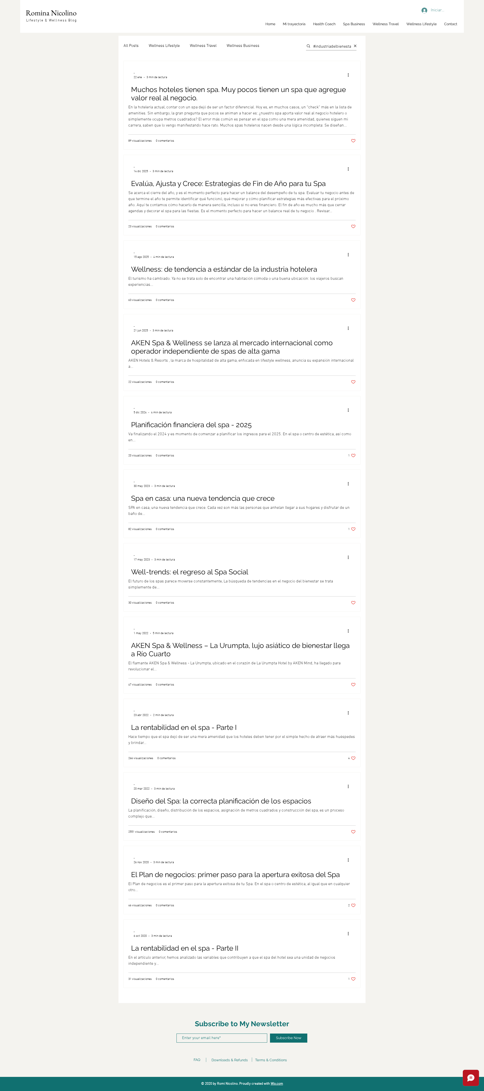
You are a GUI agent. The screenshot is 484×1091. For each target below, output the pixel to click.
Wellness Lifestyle (164, 45)
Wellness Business (243, 45)
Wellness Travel (203, 45)
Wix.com (277, 1084)
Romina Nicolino (51, 13)
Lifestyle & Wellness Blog (51, 20)
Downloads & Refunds (229, 1060)
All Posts (131, 45)
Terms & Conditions (271, 1060)
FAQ (197, 1060)
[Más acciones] (350, 75)
